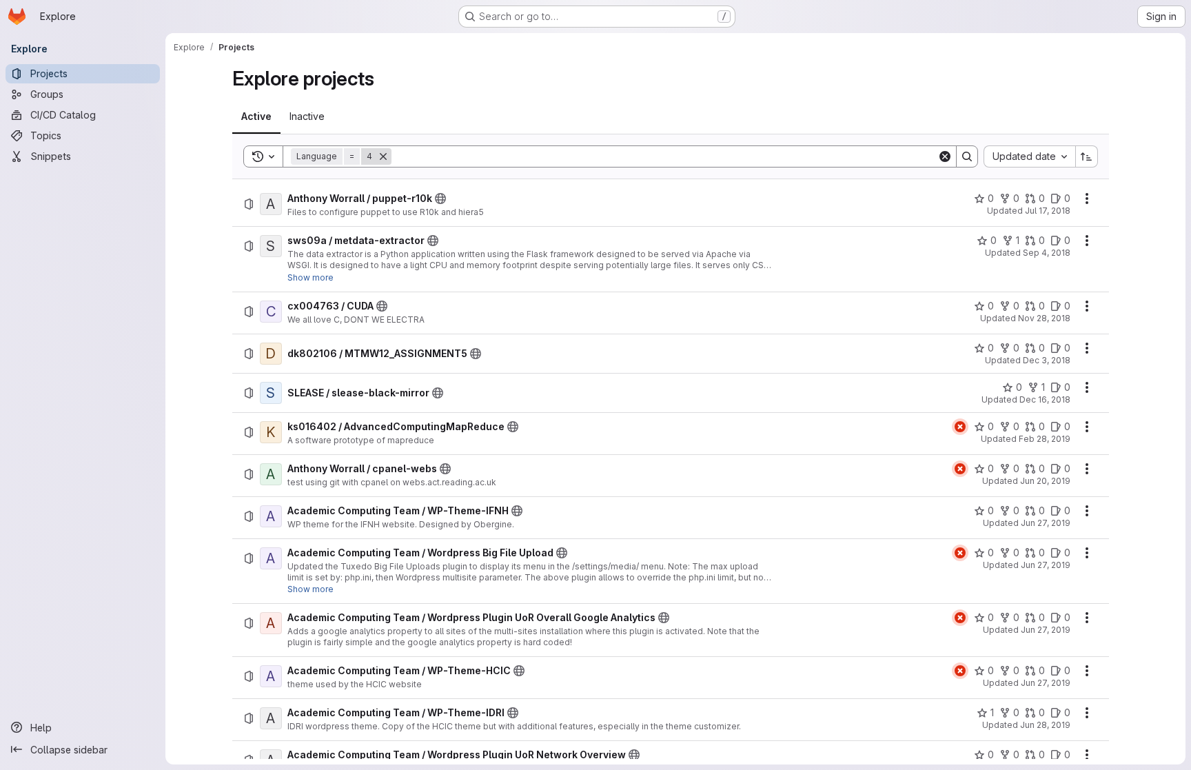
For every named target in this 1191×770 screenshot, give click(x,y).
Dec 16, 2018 (1044, 399)
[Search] (967, 156)
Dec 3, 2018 (1046, 360)
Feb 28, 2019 (1044, 439)
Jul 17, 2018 (1047, 210)
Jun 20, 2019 (1045, 481)
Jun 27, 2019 (1045, 523)
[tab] (256, 116)
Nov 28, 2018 (1044, 318)
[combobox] (1029, 156)
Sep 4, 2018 (1046, 252)
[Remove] (383, 156)
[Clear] (945, 156)
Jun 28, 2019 (1045, 725)
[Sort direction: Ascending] (1087, 156)
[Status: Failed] (960, 426)
